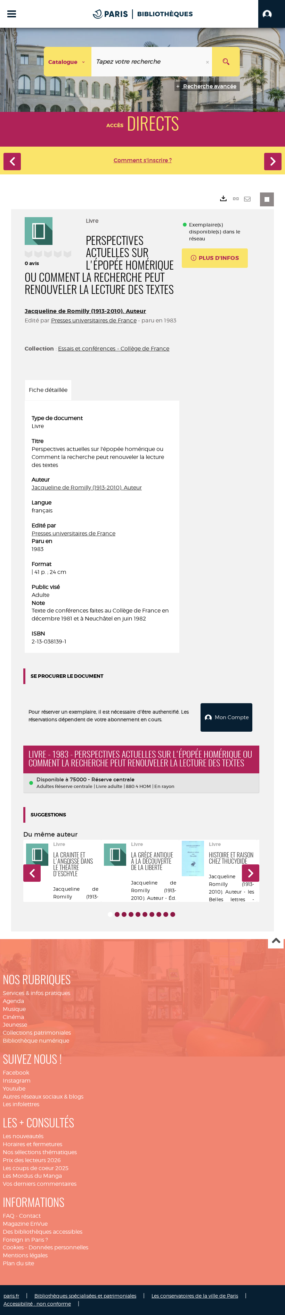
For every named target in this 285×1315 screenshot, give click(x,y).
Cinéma (13, 1017)
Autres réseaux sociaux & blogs (43, 1096)
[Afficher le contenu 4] (131, 914)
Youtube (14, 1088)
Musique (14, 1009)
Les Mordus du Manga (32, 1176)
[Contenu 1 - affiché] (110, 914)
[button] (271, 14)
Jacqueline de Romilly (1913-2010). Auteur (85, 311)
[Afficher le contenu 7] (151, 914)
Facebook (16, 1072)
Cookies (13, 1247)
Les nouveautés (23, 1136)
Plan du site (18, 1263)
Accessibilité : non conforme (37, 1304)
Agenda (13, 1001)
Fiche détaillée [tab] (48, 390)
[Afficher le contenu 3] (124, 914)
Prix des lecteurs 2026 (32, 1160)
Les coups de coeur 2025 (35, 1168)
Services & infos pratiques (36, 993)
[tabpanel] (102, 530)
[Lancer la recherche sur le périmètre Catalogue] (226, 61)
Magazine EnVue (25, 1224)
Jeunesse (15, 1024)
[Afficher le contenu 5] (138, 914)
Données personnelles (58, 1247)
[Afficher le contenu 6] (144, 914)
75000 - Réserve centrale (102, 779)
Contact (30, 1216)
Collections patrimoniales (37, 1032)
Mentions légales (25, 1255)
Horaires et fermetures (32, 1144)
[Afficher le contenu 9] (165, 914)
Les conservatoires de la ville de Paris (195, 1296)
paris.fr (11, 1296)
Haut (276, 941)
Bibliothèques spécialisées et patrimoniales (85, 1296)
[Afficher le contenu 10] (172, 914)
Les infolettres (21, 1104)
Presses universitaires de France (94, 320)
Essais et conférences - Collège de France (114, 348)
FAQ (8, 1216)
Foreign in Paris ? (25, 1239)
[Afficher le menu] (11, 14)
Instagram (17, 1080)
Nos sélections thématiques (40, 1152)
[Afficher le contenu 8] (158, 914)
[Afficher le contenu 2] (117, 914)
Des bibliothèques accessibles (42, 1231)
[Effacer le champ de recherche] (208, 61)
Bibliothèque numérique (36, 1040)
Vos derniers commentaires (39, 1184)
